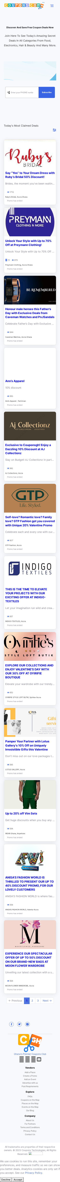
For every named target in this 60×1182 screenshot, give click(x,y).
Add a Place (30, 1072)
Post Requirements (30, 1086)
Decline (5, 1179)
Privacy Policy (30, 1131)
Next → (47, 1000)
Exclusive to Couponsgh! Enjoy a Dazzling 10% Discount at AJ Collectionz (28, 449)
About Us (30, 1120)
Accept (18, 1179)
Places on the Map (30, 1103)
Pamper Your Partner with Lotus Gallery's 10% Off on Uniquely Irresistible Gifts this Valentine (27, 745)
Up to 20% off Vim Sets (21, 813)
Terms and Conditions (30, 1127)
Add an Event (30, 1079)
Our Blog (30, 1110)
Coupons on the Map (30, 1100)
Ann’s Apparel (14, 381)
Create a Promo (30, 1076)
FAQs (30, 1096)
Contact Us (30, 1134)
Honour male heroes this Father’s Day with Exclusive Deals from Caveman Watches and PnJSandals (29, 313)
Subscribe (47, 92)
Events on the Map (30, 1107)
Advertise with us (30, 1083)
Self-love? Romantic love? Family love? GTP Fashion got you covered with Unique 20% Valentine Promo (30, 521)
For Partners (30, 1124)
